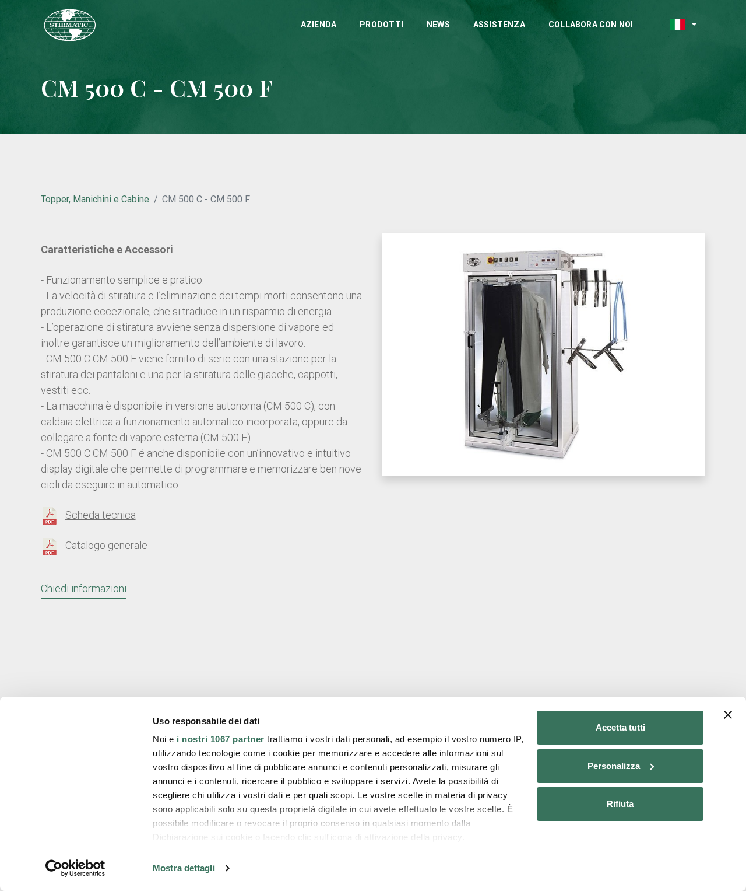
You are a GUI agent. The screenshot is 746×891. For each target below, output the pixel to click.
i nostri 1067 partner (221, 739)
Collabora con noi (591, 24)
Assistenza (499, 24)
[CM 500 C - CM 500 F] (543, 353)
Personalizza (613, 766)
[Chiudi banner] (728, 715)
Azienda (318, 24)
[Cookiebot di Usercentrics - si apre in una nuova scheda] (75, 868)
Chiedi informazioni (83, 588)
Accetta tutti (620, 727)
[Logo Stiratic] (70, 25)
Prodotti (381, 24)
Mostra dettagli (184, 868)
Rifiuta (620, 804)
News (438, 24)
